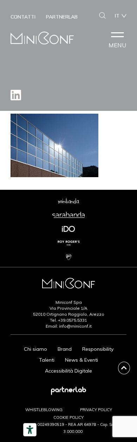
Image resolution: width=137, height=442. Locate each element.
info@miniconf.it (75, 326)
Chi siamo (35, 349)
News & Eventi (81, 360)
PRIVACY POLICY (96, 409)
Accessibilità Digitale (68, 371)
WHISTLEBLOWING (44, 409)
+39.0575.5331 (72, 320)
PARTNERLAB (62, 17)
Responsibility (97, 349)
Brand (65, 349)
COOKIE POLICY (68, 417)
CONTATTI (23, 17)
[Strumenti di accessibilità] (30, 429)
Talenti (46, 360)
